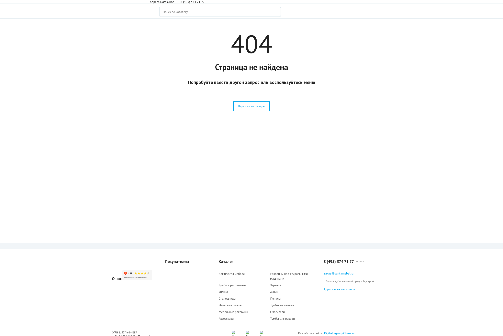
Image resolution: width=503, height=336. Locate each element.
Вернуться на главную (251, 106)
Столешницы (227, 298)
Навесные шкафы (230, 305)
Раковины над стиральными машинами (289, 276)
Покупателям (177, 261)
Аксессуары (226, 318)
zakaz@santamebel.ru (338, 273)
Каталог (226, 261)
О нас (117, 278)
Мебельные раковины (233, 312)
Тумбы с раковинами (232, 285)
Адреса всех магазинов (339, 289)
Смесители (277, 312)
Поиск (275, 11)
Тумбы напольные (282, 305)
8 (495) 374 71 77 (193, 2)
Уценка (223, 292)
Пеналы (275, 298)
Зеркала (275, 285)
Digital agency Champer (339, 333)
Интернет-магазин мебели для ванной (127, 12)
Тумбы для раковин (283, 318)
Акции (274, 292)
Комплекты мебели (232, 274)
